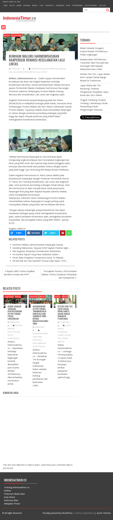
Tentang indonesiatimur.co (16, 487)
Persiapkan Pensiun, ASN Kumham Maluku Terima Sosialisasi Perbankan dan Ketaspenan (59, 274)
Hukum (19, 5)
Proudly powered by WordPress (58, 513)
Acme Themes (104, 513)
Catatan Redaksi (91, 5)
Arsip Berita (9, 497)
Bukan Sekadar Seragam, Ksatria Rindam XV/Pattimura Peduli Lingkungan (15, 312)
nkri (40, 337)
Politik (12, 5)
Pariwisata (49, 5)
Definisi (7, 490)
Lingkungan (60, 5)
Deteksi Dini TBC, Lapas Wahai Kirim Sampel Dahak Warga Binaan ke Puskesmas (65, 312)
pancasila (37, 340)
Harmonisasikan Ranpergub (44, 68)
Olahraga (26, 5)
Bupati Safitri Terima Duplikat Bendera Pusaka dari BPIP (19, 273)
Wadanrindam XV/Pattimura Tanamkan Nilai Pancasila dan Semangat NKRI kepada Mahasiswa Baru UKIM (40, 315)
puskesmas (62, 332)
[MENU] (3, 27)
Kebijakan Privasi (12, 503)
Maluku (7, 35)
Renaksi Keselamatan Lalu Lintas (32, 72)
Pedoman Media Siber (14, 493)
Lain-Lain (102, 5)
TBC (59, 338)
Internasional (77, 5)
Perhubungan (16, 35)
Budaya (35, 5)
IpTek (41, 5)
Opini (68, 5)
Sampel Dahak (64, 335)
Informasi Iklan (11, 500)
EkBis (6, 5)
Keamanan (34, 296)
